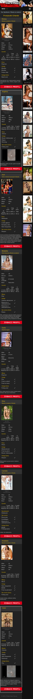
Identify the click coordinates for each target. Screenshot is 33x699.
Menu (5, 8)
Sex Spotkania (5, 12)
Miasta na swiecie (16, 12)
